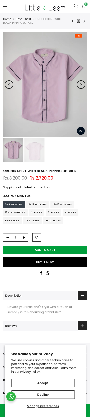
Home (7, 19)
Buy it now (45, 262)
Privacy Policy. (30, 372)
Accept (43, 383)
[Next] (81, 84)
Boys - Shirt (23, 19)
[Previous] (9, 84)
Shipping (9, 187)
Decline (43, 394)
